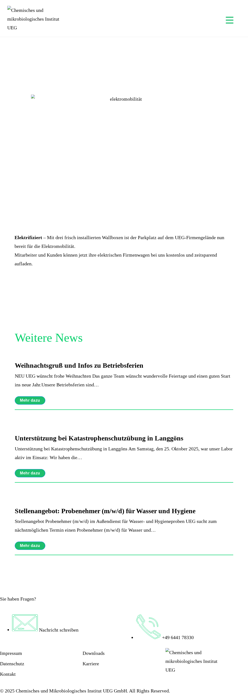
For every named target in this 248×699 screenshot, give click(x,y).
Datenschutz (12, 663)
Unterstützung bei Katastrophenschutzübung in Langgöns (99, 438)
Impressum (11, 653)
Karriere (91, 663)
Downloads (94, 653)
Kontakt (8, 674)
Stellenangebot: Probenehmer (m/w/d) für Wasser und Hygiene (105, 511)
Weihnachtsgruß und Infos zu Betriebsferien (79, 365)
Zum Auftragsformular (105, 678)
